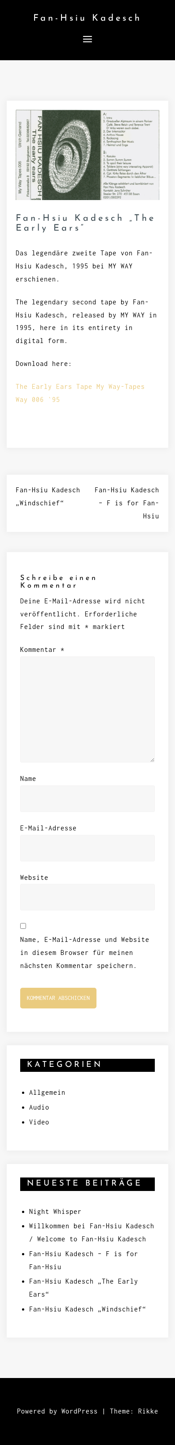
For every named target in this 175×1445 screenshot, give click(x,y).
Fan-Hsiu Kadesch (87, 18)
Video (39, 1122)
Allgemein (47, 1092)
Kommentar (42, 649)
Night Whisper (55, 1211)
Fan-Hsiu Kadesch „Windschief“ (87, 1309)
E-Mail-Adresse (48, 828)
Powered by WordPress (57, 1411)
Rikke (148, 1411)
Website (34, 877)
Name (28, 778)
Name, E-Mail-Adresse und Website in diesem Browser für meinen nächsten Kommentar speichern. (84, 952)
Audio (39, 1107)
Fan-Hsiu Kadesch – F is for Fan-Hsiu (127, 503)
